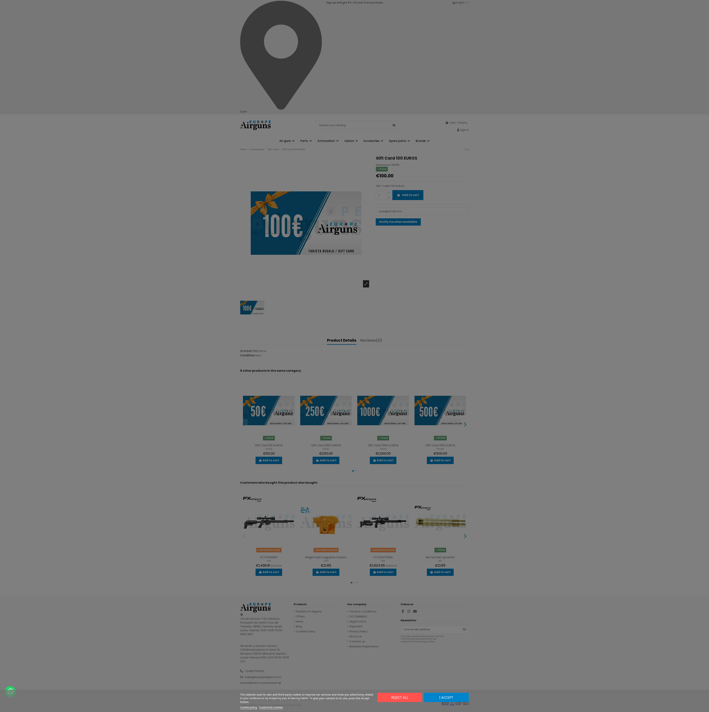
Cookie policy (248, 707)
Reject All (399, 697)
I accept (446, 697)
